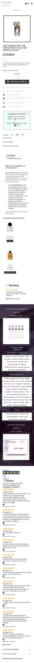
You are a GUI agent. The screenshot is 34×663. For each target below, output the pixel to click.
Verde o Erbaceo (21, 369)
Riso (30, 400)
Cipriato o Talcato (17, 359)
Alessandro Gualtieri (11, 414)
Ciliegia (27, 378)
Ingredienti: (6, 138)
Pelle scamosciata (18, 400)
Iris (11, 138)
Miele (27, 392)
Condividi (11, 134)
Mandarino (8, 392)
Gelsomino (26, 384)
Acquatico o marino (11, 356)
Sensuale (20, 367)
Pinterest (22, 134)
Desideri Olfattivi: (8, 146)
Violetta (9, 405)
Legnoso (23, 364)
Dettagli (10, 240)
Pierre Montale (12, 419)
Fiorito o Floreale (11, 361)
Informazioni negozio (12, 659)
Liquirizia (9, 389)
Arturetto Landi (24, 414)
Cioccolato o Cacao (9, 381)
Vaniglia (21, 402)
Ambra (7, 378)
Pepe (11, 142)
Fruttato (20, 361)
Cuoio (22, 381)
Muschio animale (11, 394)
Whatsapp (18, 123)
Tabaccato (11, 369)
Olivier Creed (23, 416)
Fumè (26, 361)
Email (17, 125)
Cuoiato (26, 359)
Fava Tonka (7, 384)
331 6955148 (19, 119)
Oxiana (10, 265)
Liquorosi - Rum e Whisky (20, 389)
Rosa (5, 402)
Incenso (4, 386)
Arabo (27, 356)
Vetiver (27, 402)
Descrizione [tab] (11, 155)
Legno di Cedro (15, 386)
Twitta (17, 134)
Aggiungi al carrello (17, 82)
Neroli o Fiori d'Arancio (23, 397)
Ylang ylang (16, 405)
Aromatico (8, 359)
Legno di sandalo (26, 386)
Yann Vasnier (22, 419)
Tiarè (10, 402)
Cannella (21, 378)
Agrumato (21, 356)
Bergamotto (14, 378)
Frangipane (19, 384)
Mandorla (16, 392)
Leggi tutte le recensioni (12, 298)
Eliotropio (28, 381)
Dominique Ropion (12, 416)
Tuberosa (15, 402)
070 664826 (20, 117)
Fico (13, 384)
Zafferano (24, 405)
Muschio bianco (23, 394)
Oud (3, 400)
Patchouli (9, 400)
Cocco (18, 381)
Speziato (15, 146)
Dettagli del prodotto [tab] (14, 158)
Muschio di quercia (9, 397)
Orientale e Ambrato (10, 367)
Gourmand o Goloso (14, 364)
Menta (22, 392)
